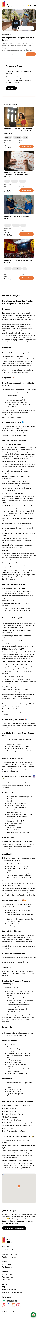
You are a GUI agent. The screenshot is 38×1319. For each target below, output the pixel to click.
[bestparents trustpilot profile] (19, 1300)
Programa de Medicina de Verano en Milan (17, 217)
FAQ (3, 1287)
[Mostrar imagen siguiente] (31, 116)
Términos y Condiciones (10, 1254)
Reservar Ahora (26, 146)
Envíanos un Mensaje (9, 1290)
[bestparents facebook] (8, 1305)
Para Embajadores (8, 1274)
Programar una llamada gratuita (14, 1228)
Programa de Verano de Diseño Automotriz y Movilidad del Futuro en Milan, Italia (17, 175)
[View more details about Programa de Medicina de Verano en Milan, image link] (19, 204)
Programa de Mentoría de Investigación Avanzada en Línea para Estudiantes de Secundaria (18, 131)
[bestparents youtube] (18, 1305)
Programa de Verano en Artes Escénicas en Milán (18, 261)
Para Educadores (7, 1277)
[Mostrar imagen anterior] (6, 116)
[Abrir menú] (35, 5)
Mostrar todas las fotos (26, 28)
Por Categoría (7, 1267)
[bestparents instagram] (3, 1305)
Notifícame (31, 54)
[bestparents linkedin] (13, 1305)
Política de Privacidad (9, 1257)
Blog (3, 1252)
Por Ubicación (7, 1264)
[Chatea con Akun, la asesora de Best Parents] (33, 1314)
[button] (19, 1186)
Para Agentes (6, 1280)
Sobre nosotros (7, 1249)
